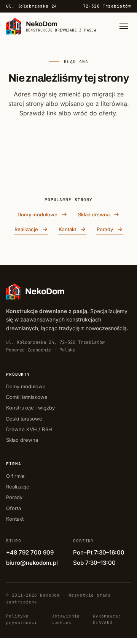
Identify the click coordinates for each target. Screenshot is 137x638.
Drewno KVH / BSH (29, 429)
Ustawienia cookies (65, 619)
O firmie (15, 476)
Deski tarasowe (24, 419)
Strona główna (63, 144)
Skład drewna (94, 214)
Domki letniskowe (27, 397)
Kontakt (67, 229)
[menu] (123, 26)
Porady (105, 229)
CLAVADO (103, 622)
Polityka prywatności (21, 619)
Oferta (13, 508)
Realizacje (26, 229)
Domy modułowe (37, 214)
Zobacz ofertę (68, 171)
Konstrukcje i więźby (30, 408)
